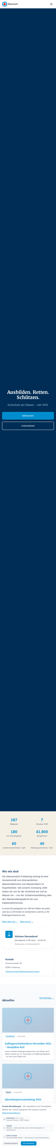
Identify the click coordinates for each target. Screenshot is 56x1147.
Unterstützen (28, 426)
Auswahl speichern (11, 1143)
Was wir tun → (26, 922)
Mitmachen (28, 415)
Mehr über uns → (10, 922)
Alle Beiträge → (46, 998)
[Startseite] (10, 4)
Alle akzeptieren (28, 1143)
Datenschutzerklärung (11, 1113)
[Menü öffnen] (51, 4)
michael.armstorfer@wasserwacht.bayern (22, 971)
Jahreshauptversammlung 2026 (23, 1099)
